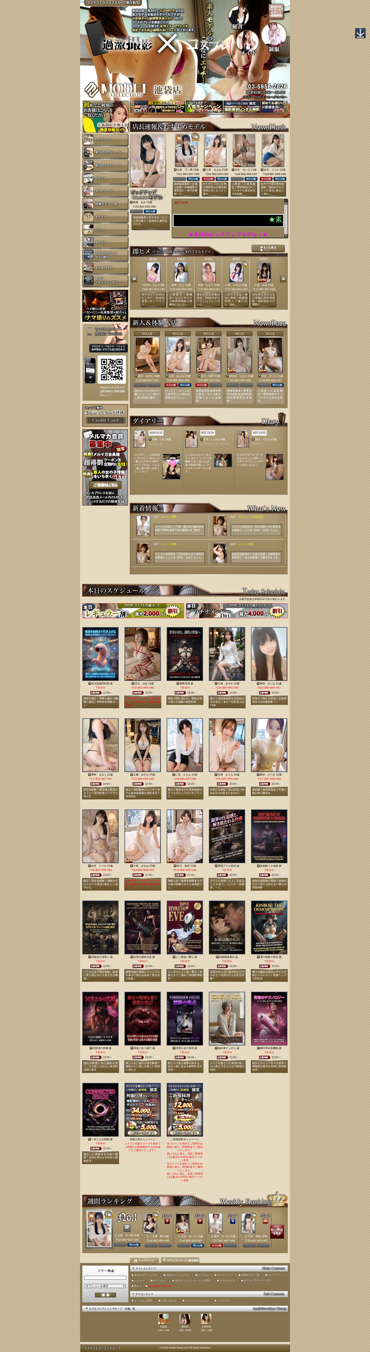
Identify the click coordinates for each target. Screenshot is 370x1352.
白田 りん (158, 439)
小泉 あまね (213, 169)
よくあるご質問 (143, 1300)
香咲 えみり (99, 774)
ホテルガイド (227, 1280)
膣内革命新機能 (269, 1048)
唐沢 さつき (267, 774)
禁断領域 (185, 683)
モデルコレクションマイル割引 (193, 1280)
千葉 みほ (260, 285)
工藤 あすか (141, 774)
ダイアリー (274, 1274)
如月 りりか (271, 169)
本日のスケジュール (145, 1274)
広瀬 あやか (225, 683)
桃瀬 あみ (139, 202)
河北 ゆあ (141, 683)
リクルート (223, 1300)
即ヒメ (138, 1286)
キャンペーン (225, 1274)
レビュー (139, 1280)
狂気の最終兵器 (143, 956)
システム (203, 1274)
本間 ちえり (205, 285)
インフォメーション (196, 1300)
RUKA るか (150, 285)
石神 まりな (225, 774)
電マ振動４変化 (269, 956)
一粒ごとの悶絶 (100, 1139)
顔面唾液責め (227, 956)
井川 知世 (207, 375)
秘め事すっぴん (227, 1048)
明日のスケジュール (177, 1274)
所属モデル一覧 (250, 1274)
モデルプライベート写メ (258, 1280)
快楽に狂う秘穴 (143, 1048)
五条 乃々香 (184, 169)
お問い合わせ (168, 1300)
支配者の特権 (100, 1048)
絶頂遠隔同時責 (100, 683)
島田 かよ (178, 285)
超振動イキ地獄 (269, 865)
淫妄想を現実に (100, 956)
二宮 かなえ (183, 774)
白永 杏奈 (254, 1236)
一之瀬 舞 (156, 1236)
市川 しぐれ (211, 439)
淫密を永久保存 (185, 1048)
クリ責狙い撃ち (185, 956)
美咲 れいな (267, 683)
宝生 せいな (242, 169)
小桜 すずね (233, 285)
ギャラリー (159, 1280)
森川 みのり (145, 375)
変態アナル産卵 (227, 865)
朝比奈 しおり (238, 375)
